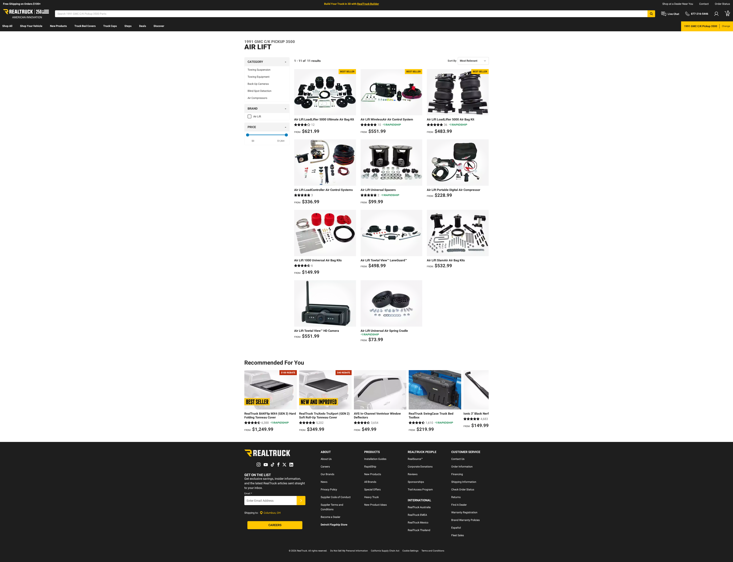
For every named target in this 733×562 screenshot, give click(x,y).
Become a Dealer (330, 516)
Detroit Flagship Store (334, 524)
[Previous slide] (248, 401)
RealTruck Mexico (418, 522)
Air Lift (257, 116)
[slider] (247, 134)
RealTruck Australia (419, 507)
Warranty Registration (464, 512)
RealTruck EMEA (417, 514)
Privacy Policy (329, 489)
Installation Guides (375, 458)
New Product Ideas (375, 504)
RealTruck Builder (368, 3)
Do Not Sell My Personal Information (349, 550)
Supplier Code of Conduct (336, 497)
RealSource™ (415, 458)
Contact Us (457, 458)
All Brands (370, 481)
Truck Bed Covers (85, 25)
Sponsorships (416, 481)
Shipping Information (463, 481)
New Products (58, 25)
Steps (128, 25)
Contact (704, 3)
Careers (325, 466)
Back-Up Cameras (258, 83)
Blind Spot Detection (259, 90)
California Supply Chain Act (385, 550)
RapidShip (370, 466)
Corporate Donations (420, 466)
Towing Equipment (259, 76)
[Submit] (301, 500)
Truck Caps (110, 25)
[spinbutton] (253, 140)
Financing (457, 474)
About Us (326, 458)
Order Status (722, 3)
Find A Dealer (459, 504)
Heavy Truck (371, 497)
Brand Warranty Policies (465, 520)
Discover (159, 25)
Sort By (452, 60)
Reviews (412, 474)
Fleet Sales (457, 535)
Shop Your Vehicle (31, 25)
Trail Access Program (420, 489)
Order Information (462, 466)
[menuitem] (7, 26)
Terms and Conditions (432, 550)
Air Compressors (257, 97)
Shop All (7, 25)
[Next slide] (485, 401)
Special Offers (372, 489)
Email (248, 493)
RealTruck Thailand (419, 530)
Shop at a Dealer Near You (677, 3)
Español (456, 527)
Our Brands (327, 474)
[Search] (651, 13)
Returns (456, 497)
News (324, 481)
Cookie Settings (410, 550)
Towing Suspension (259, 69)
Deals (142, 25)
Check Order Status (462, 489)
